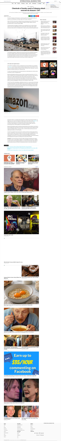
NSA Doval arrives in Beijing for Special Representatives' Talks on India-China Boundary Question (46, 26)
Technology (23, 3)
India (18, 433)
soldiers (10, 66)
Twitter (36, 433)
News (15, 3)
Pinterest (42, 435)
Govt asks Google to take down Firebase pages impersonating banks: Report (33, 163)
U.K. (17, 436)
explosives (35, 120)
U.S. (17, 437)
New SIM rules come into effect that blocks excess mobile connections (21, 163)
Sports (30, 3)
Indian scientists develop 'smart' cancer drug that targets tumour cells (45, 30)
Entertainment (34, 3)
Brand (31, 426)
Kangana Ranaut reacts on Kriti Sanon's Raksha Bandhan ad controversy (45, 44)
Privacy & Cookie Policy (20, 430)
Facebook (42, 433)
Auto (4, 434)
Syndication (19, 427)
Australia (18, 432)
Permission (19, 426)
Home (12, 3)
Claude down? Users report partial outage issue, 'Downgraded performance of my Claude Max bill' (9, 163)
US (4, 426)
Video (43, 3)
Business (18, 3)
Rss (38, 435)
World (5, 427)
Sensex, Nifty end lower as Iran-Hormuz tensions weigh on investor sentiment (45, 48)
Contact (31, 430)
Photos (5, 435)
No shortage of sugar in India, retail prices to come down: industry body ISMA (45, 34)
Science (27, 3)
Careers (31, 427)
